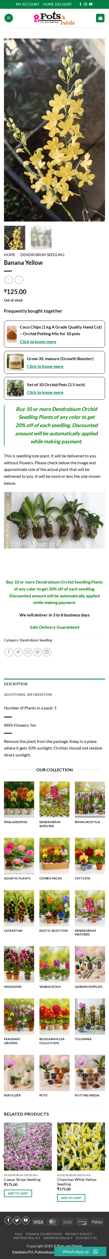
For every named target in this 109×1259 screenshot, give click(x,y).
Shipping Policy (58, 1238)
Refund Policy (26, 1238)
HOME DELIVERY (57, 4)
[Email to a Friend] (28, 652)
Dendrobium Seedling (42, 255)
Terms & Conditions (43, 1234)
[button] (8, 18)
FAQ (18, 1234)
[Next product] (8, 280)
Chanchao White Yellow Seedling (77, 1181)
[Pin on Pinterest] (37, 652)
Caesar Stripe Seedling (22, 1179)
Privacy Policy (79, 1234)
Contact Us (86, 1238)
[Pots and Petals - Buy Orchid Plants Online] (54, 18)
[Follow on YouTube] (90, 4)
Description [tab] (16, 684)
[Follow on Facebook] (80, 4)
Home (9, 255)
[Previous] (12, 130)
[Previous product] (19, 280)
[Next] (96, 130)
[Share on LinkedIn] (47, 652)
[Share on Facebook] (8, 652)
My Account (28, 4)
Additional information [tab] (28, 694)
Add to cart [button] (18, 1193)
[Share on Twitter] (18, 652)
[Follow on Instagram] (85, 4)
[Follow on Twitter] (17, 1220)
